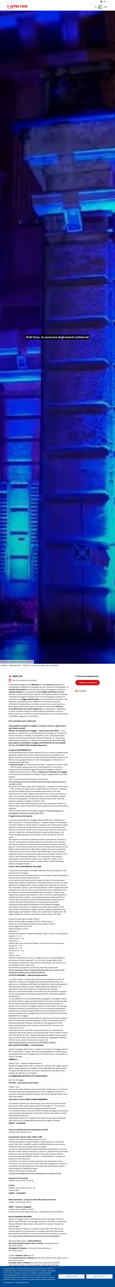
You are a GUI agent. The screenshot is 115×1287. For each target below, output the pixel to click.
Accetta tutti (99, 1276)
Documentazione (8, 1282)
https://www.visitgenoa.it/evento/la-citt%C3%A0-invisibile (32, 1042)
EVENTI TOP (17, 676)
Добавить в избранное (88, 683)
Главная (3, 665)
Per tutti (82, 691)
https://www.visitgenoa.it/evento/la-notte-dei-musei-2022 (35, 1236)
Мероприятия (15, 665)
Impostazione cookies (22, 1282)
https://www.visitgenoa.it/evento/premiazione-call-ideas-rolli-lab (35, 1173)
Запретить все (71, 1276)
